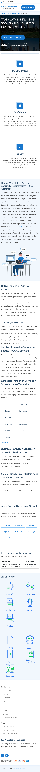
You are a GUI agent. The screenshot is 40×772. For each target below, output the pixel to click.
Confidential (20, 112)
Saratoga (31, 532)
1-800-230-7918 (16, 227)
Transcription (7, 690)
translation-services (14, 13)
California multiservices (19, 769)
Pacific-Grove (31, 538)
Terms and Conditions (10, 717)
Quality (20, 153)
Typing (5, 701)
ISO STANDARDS (20, 70)
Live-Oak (7, 525)
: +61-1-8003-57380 (10, 734)
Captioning (6, 697)
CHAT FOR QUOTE (28, 7)
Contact (5, 714)
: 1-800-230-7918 (9, 2)
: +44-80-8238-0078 (10, 730)
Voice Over (6, 705)
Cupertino (7, 532)
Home (3, 13)
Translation (6, 694)
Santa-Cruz (19, 538)
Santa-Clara (19, 532)
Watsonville (19, 525)
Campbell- (7, 538)
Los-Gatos (31, 525)
